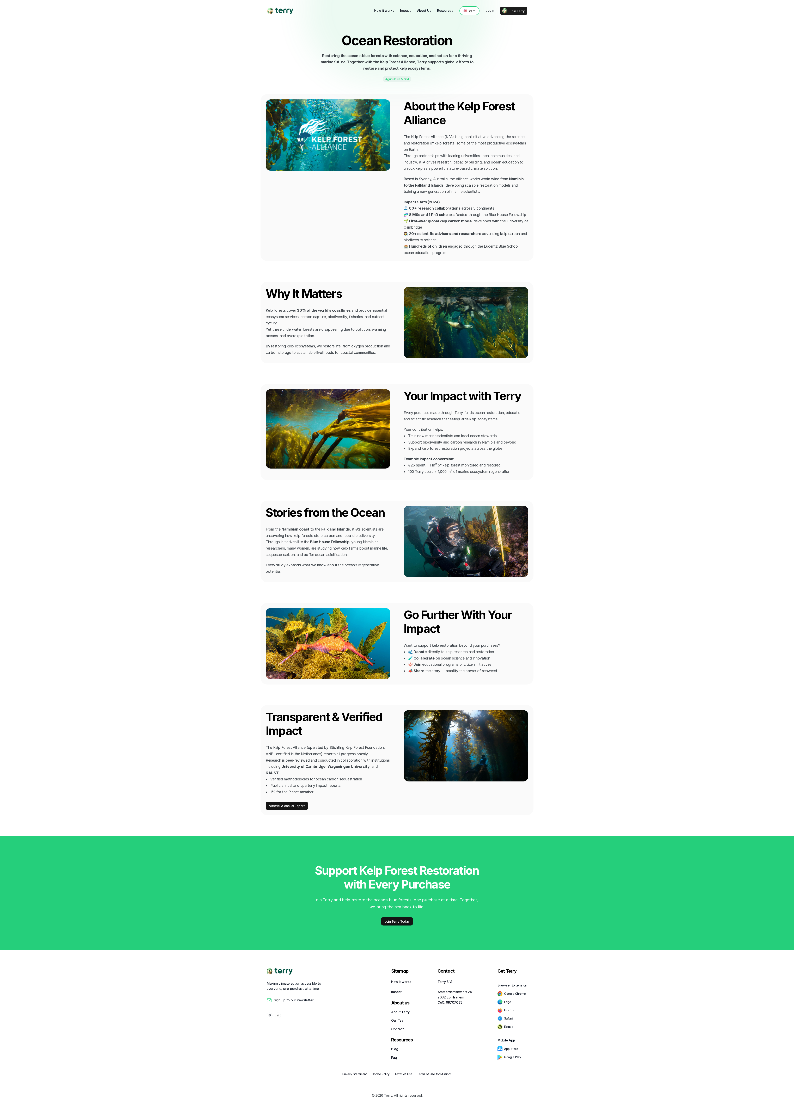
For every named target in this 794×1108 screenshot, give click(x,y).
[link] (270, 10)
